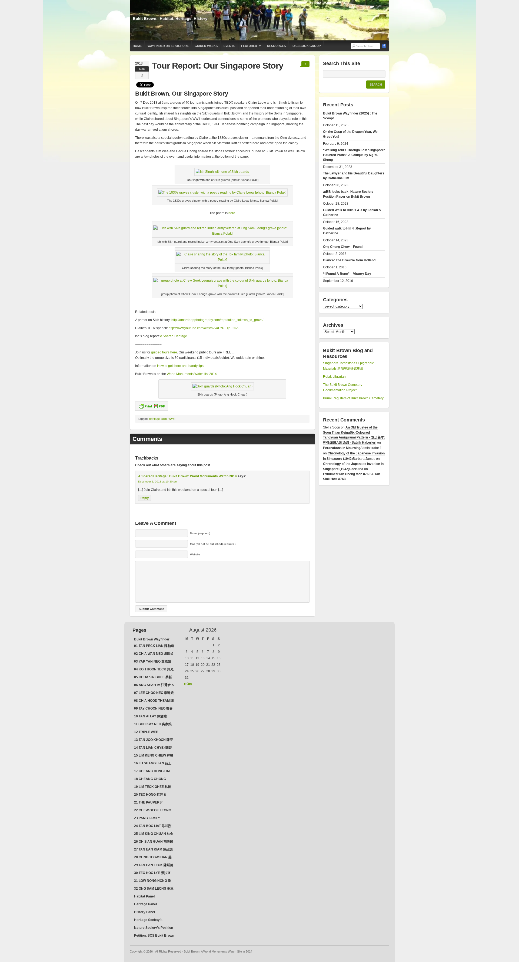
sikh (164, 418)
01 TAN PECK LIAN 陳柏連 (154, 646)
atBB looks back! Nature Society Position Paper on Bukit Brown (348, 194)
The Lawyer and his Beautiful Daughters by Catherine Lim (353, 175)
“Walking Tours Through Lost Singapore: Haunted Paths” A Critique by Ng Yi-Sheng (354, 155)
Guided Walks (206, 46)
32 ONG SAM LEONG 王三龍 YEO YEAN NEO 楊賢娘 (154, 889)
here (231, 213)
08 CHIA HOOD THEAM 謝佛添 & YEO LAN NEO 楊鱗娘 (154, 701)
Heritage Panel (145, 904)
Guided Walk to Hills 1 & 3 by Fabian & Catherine (352, 212)
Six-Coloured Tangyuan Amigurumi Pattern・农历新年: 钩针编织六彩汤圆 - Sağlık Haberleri (354, 437)
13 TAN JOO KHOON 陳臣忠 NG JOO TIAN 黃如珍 (153, 740)
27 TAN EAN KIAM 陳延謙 (153, 849)
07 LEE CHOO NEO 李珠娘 (154, 693)
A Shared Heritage (173, 336)
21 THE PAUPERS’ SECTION (148, 803)
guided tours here (164, 352)
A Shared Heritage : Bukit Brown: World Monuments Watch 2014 (187, 476)
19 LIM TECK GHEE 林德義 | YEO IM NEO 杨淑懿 (152, 787)
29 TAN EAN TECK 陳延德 (153, 865)
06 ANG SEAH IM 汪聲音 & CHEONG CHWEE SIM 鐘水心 (154, 685)
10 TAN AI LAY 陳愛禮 (150, 716)
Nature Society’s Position (153, 928)
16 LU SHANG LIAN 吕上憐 (152, 763)
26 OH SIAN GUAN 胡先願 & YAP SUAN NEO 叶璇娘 (153, 842)
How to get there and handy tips (180, 366)
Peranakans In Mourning (341, 448)
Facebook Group (306, 46)
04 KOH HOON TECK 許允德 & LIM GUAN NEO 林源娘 (154, 669)
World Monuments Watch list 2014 (192, 374)
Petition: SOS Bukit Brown (154, 935)
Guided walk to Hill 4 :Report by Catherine (347, 231)
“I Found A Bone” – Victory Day (347, 274)
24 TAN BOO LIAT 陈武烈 (152, 826)
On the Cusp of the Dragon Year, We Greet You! (350, 134)
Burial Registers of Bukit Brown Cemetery (353, 398)
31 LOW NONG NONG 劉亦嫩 (152, 881)
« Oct (188, 684)
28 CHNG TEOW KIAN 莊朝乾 (153, 857)
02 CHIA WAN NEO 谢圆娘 (154, 654)
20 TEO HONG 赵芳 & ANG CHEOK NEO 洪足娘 (153, 795)
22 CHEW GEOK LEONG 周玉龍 (152, 810)
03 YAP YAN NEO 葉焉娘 (152, 661)
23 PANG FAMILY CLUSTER (147, 818)
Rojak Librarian (334, 377)
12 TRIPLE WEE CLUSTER (146, 732)
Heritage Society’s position (148, 920)
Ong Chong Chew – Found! (343, 247)
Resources (276, 46)
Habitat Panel (144, 896)
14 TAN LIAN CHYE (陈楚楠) (153, 748)
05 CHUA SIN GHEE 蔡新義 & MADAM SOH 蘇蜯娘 (154, 677)
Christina (356, 469)
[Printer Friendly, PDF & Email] (151, 406)
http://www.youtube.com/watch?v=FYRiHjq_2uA (203, 328)
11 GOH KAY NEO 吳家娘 (153, 724)
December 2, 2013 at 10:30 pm (157, 481)
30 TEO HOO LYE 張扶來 (152, 873)
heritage (154, 418)
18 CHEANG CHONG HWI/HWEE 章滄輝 (150, 779)
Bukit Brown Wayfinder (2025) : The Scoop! (350, 116)
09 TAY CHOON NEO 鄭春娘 (153, 709)
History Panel (144, 912)
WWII (171, 418)
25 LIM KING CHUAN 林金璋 (153, 834)
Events (229, 46)
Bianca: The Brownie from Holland (349, 260)
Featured (247, 47)
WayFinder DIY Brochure (168, 46)
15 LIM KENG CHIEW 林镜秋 (153, 756)
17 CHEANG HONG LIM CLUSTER (152, 771)
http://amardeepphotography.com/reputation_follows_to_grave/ (217, 320)
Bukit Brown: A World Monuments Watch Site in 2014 (259, 20)
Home (137, 46)
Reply (145, 497)
